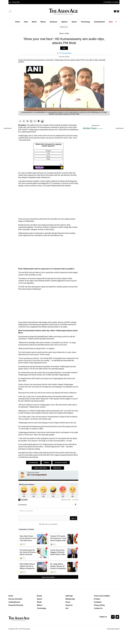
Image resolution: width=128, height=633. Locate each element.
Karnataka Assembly (61, 462)
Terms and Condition (102, 596)
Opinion (64, 22)
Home (17, 22)
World (34, 22)
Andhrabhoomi (14, 602)
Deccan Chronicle (15, 599)
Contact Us (98, 608)
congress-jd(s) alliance (41, 468)
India (26, 22)
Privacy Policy (99, 605)
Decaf (68, 602)
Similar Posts (90, 128)
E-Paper (97, 599)
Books (39, 596)
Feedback (98, 602)
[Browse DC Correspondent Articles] (22, 475)
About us (69, 605)
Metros (43, 22)
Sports (74, 22)
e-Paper (106, 2)
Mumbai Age (70, 599)
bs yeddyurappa (33, 462)
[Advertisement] (48, 202)
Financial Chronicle (15, 605)
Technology (85, 22)
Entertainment (99, 22)
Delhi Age (69, 596)
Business (53, 22)
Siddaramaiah (57, 468)
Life (67, 608)
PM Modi (46, 462)
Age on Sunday (113, 2)
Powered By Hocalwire (113, 629)
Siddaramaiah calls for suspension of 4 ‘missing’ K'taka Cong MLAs (48, 269)
